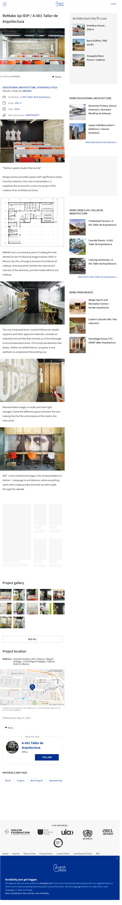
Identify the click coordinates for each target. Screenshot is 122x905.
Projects (20, 780)
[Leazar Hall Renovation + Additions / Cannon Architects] (77, 131)
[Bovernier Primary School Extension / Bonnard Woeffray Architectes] (77, 112)
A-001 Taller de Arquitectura (35, 97)
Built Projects (36, 780)
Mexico (27, 91)
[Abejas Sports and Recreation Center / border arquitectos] (77, 306)
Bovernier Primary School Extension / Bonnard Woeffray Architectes (102, 109)
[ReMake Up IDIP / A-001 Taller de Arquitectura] (6, 595)
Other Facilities (47, 87)
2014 (17, 109)
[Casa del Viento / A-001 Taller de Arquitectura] (77, 247)
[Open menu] (4, 4)
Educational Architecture (19, 87)
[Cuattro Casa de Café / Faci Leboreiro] (77, 325)
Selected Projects (57, 780)
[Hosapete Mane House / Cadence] (79, 60)
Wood (8, 780)
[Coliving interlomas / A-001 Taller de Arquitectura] (77, 266)
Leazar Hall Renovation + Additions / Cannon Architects (101, 129)
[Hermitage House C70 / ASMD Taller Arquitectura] (77, 345)
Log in (113, 4)
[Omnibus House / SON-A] (79, 30)
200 (17, 103)
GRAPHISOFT (33, 115)
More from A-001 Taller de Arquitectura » (97, 277)
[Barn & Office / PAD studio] (79, 45)
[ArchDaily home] (60, 3)
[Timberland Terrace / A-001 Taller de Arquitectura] (77, 227)
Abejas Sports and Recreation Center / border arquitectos (98, 303)
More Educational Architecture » (101, 142)
